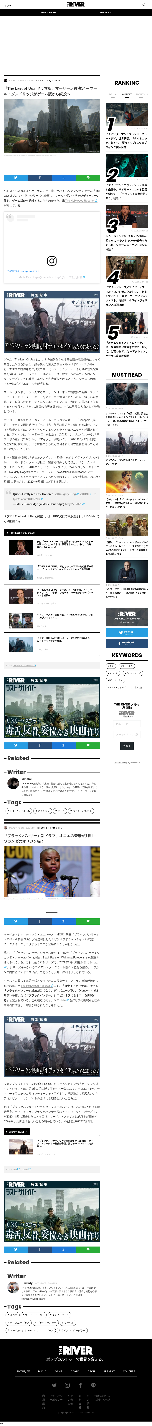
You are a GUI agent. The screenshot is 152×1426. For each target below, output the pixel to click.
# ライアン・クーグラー (72, 1330)
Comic (75, 1371)
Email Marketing (120, 763)
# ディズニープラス (18, 1322)
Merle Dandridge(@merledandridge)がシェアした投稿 (50, 277)
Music (42, 1371)
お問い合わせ (70, 1399)
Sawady (13, 828)
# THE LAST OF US (19, 811)
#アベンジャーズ (133, 673)
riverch (91, 1413)
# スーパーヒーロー (33, 1315)
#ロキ (110, 666)
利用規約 (43, 1401)
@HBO (84, 494)
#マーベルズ (127, 666)
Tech (91, 1371)
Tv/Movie (54, 80)
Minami (12, 81)
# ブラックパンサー (45, 1322)
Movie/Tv (23, 1371)
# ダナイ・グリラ (59, 1315)
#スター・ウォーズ (117, 687)
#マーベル (113, 673)
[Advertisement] (76, 42)
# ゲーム (60, 811)
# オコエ (12, 1315)
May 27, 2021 (73, 504)
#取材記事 (138, 687)
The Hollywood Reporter (80, 200)
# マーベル (68, 1322)
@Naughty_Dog (65, 494)
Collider (61, 1000)
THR (15, 1169)
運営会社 (80, 1401)
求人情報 (88, 1401)
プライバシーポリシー (56, 1398)
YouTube (129, 1371)
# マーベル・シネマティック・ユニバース (30, 1330)
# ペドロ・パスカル (81, 811)
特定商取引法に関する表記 (102, 1398)
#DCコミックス (115, 680)
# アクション (43, 811)
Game (58, 1371)
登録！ (127, 745)
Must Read (48, 12)
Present (105, 12)
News (40, 80)
